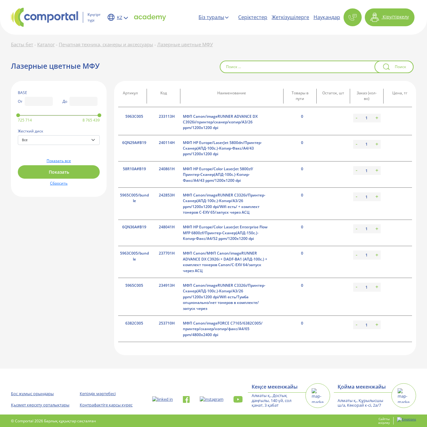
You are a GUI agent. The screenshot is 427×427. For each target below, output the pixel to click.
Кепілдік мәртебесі (98, 393)
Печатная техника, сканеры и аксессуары (106, 44)
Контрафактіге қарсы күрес (106, 405)
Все (25, 139)
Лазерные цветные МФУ (185, 44)
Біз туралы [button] (211, 17)
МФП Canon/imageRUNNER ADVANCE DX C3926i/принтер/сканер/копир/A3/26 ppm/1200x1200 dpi (220, 122)
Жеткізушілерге (290, 17)
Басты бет (22, 44)
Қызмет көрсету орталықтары (40, 405)
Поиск (400, 66)
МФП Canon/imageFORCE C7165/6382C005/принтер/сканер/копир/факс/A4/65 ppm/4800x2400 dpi (223, 328)
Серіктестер (252, 17)
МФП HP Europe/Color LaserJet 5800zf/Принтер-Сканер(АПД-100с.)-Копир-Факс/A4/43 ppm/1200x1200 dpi (218, 174)
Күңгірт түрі (94, 17)
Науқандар (327, 17)
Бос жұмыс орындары (32, 393)
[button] (352, 17)
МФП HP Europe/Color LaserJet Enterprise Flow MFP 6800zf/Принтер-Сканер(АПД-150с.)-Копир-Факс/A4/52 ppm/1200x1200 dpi (225, 232)
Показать (59, 172)
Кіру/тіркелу (395, 17)
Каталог (46, 44)
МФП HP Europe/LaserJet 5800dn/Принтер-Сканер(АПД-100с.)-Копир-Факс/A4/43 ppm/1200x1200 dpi (222, 148)
